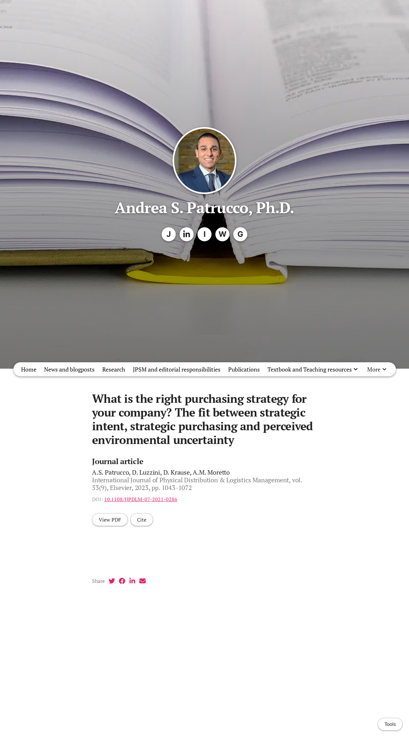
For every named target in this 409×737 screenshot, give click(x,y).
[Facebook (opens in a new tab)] (122, 581)
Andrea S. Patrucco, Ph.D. (204, 207)
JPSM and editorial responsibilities (176, 369)
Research (113, 369)
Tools (390, 724)
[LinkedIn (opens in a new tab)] (132, 581)
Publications (244, 369)
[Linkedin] (187, 234)
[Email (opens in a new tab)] (142, 581)
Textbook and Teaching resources (309, 369)
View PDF (110, 519)
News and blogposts (69, 369)
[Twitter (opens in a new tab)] (112, 581)
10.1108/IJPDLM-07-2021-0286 (140, 499)
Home (28, 369)
